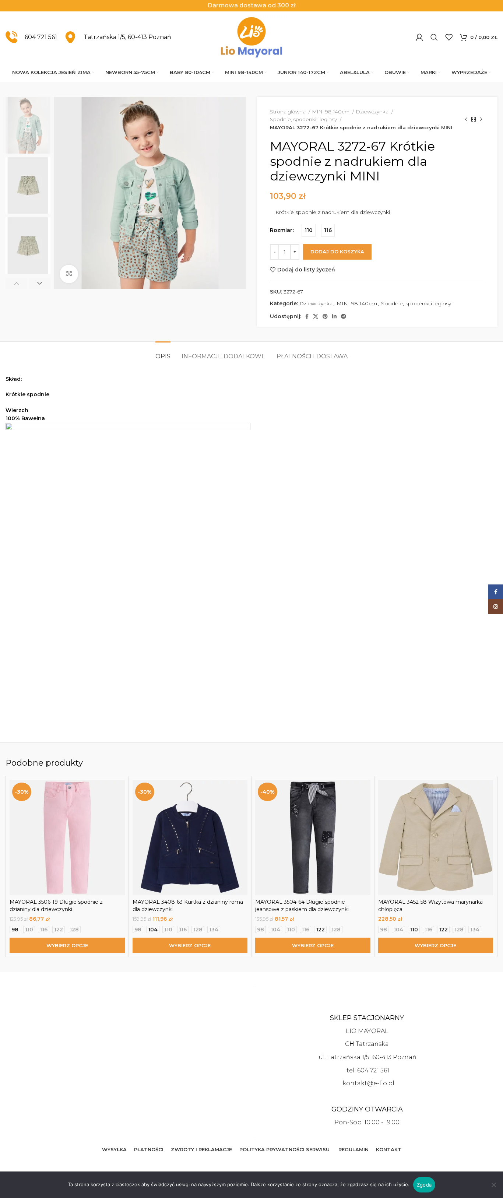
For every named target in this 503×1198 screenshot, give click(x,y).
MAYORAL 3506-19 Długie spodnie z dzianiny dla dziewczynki (56, 906)
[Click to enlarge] (69, 274)
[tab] (162, 352)
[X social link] (315, 316)
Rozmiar (281, 230)
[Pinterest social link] (325, 316)
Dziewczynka (373, 112)
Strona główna (288, 112)
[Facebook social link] (307, 316)
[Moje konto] (419, 37)
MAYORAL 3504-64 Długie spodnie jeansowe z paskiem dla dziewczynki (302, 906)
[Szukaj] (434, 37)
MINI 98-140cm (331, 112)
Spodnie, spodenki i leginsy (304, 119)
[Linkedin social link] (334, 316)
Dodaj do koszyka (337, 251)
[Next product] (481, 119)
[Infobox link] (31, 37)
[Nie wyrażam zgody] (493, 1189)
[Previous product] (466, 119)
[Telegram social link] (343, 316)
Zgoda (424, 1185)
